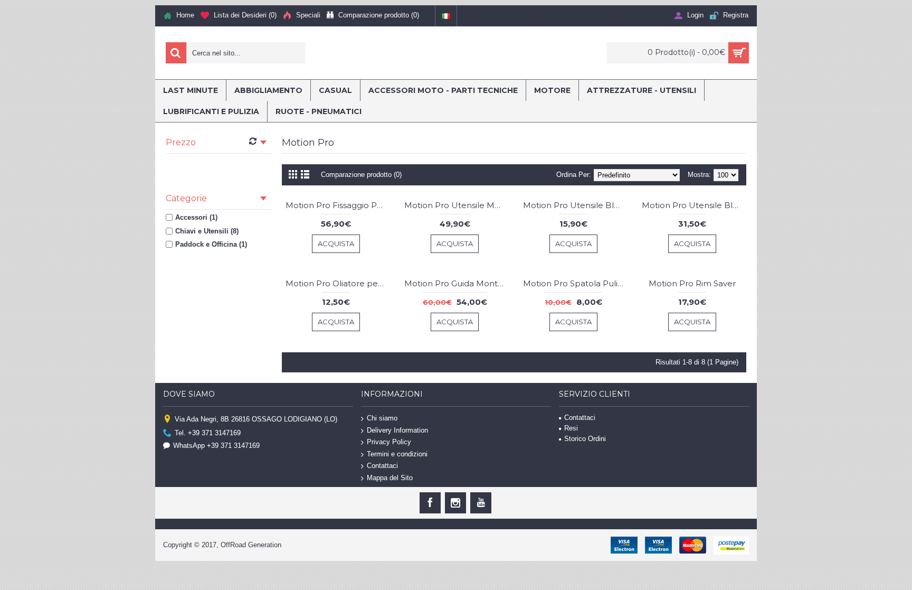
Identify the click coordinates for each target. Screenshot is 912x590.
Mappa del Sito (390, 478)
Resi (571, 428)
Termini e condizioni (397, 453)
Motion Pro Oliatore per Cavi (338, 283)
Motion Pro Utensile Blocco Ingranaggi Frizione (575, 205)
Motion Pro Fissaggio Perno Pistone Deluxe (338, 205)
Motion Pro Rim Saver (692, 283)
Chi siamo (382, 418)
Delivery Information (397, 430)
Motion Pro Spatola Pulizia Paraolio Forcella (575, 283)
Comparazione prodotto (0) (361, 175)
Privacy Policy (389, 442)
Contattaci (382, 466)
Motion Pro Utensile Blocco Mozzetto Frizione (694, 205)
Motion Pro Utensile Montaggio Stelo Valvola (456, 205)
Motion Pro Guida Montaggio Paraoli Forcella (456, 283)
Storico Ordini (585, 439)
